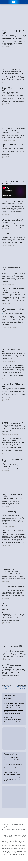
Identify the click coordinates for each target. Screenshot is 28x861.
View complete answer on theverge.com (9, 157)
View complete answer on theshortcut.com (9, 327)
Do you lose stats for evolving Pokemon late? (14, 703)
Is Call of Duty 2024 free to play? (11, 757)
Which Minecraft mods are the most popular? (12, 780)
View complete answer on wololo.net (8, 582)
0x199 (11, 826)
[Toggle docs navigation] (2, 2)
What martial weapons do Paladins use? (13, 762)
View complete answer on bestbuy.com (9, 680)
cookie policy (6, 852)
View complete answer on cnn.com (8, 623)
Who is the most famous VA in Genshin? (13, 719)
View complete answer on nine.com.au (9, 84)
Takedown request (6, 46)
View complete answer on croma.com (9, 380)
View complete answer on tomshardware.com (10, 507)
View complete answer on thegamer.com (9, 245)
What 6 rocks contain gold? (10, 767)
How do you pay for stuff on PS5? (11, 759)
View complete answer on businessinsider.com (10, 230)
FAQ (21, 856)
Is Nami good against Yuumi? (10, 772)
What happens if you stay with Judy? (12, 721)
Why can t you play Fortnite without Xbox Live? (13, 765)
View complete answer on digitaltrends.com (10, 434)
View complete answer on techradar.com (9, 305)
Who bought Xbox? (8, 698)
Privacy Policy (4, 856)
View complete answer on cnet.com (8, 47)
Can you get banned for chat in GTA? (12, 705)
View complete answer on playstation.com (9, 455)
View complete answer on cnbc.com (8, 526)
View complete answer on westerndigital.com (10, 661)
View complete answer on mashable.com (9, 216)
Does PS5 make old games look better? (12, 701)
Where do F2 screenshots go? (10, 770)
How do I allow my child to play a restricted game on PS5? (13, 710)
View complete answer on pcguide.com (9, 104)
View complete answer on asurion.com (9, 361)
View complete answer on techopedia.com (9, 400)
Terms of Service (13, 856)
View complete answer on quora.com (8, 140)
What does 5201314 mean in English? (12, 774)
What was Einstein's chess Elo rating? (12, 777)
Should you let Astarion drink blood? (12, 713)
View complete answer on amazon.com (9, 600)
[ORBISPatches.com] (13, 2)
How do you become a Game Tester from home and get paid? (13, 716)
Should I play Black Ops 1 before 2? (12, 707)
